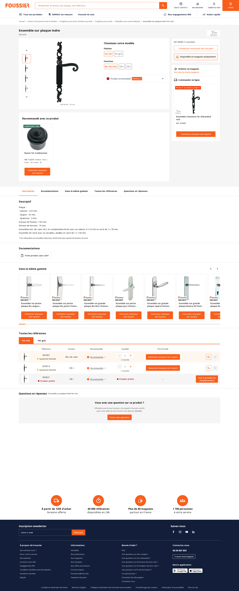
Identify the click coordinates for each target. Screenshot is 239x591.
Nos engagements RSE (179, 14)
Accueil (22, 21)
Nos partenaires (78, 554)
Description (28, 191)
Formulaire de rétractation (133, 577)
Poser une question (119, 417)
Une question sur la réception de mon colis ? (140, 566)
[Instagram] (180, 532)
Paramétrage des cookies (146, 587)
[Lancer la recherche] (163, 5)
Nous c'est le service (28, 554)
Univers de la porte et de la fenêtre (42, 21)
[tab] (26, 340)
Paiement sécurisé (78, 577)
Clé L (129, 66)
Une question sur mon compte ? (135, 554)
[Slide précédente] (26, 50)
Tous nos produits (32, 14)
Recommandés (96, 357)
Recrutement (25, 558)
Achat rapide (213, 14)
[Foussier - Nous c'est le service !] (17, 5)
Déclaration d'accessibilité (173, 587)
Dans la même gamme (76, 191)
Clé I (122, 66)
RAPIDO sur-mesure (62, 14)
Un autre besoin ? (129, 573)
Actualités (75, 550)
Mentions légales (79, 587)
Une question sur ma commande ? (136, 558)
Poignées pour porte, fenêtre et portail (76, 21)
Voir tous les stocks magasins (186, 72)
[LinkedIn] (193, 532)
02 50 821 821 (180, 550)
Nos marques (76, 562)
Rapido (23, 577)
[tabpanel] (119, 365)
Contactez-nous (128, 581)
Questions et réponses (136, 191)
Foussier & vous (86, 14)
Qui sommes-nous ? (28, 550)
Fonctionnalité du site (80, 573)
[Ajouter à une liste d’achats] (208, 357)
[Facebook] (173, 532)
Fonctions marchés (28, 573)
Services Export (77, 569)
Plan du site (193, 587)
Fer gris (118, 53)
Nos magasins (77, 558)
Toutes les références (105, 191)
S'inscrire (78, 532)
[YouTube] (186, 532)
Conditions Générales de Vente (54, 587)
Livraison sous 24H (28, 562)
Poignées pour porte (103, 21)
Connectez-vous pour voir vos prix (37, 171)
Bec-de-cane (111, 66)
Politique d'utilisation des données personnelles (111, 587)
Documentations (49, 191)
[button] (67, 74)
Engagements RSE (27, 566)
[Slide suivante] (26, 97)
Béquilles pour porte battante (127, 21)
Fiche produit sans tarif (37, 255)
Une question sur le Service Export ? (137, 569)
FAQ (123, 550)
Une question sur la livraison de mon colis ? (140, 562)
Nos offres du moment (80, 566)
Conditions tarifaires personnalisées (35, 569)
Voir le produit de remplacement (207, 379)
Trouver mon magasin (184, 556)
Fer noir (108, 53)
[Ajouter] (130, 355)
